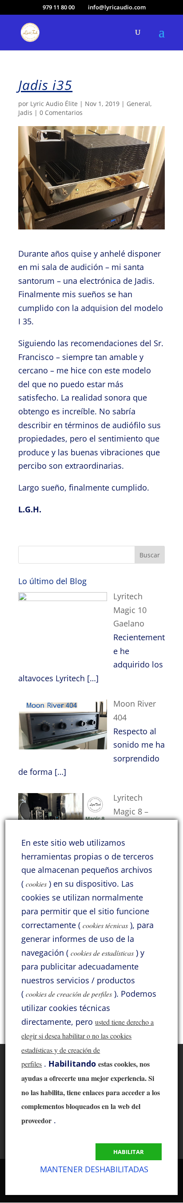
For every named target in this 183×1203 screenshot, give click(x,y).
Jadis (25, 112)
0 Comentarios (61, 112)
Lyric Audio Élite (54, 103)
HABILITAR (128, 1152)
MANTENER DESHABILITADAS (94, 1169)
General (138, 103)
